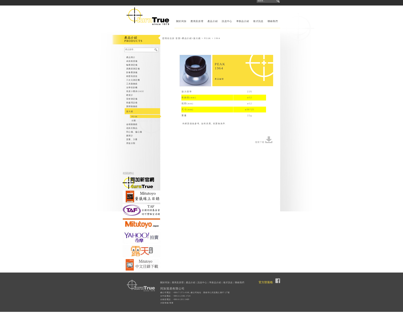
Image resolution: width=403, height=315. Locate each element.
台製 (133, 120)
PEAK (134, 116)
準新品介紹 (242, 21)
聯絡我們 (273, 21)
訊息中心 (227, 21)
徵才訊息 (258, 21)
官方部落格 (266, 282)
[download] (263, 139)
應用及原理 (196, 21)
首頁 (178, 38)
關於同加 (181, 21)
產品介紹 (212, 21)
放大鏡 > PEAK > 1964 (206, 38)
